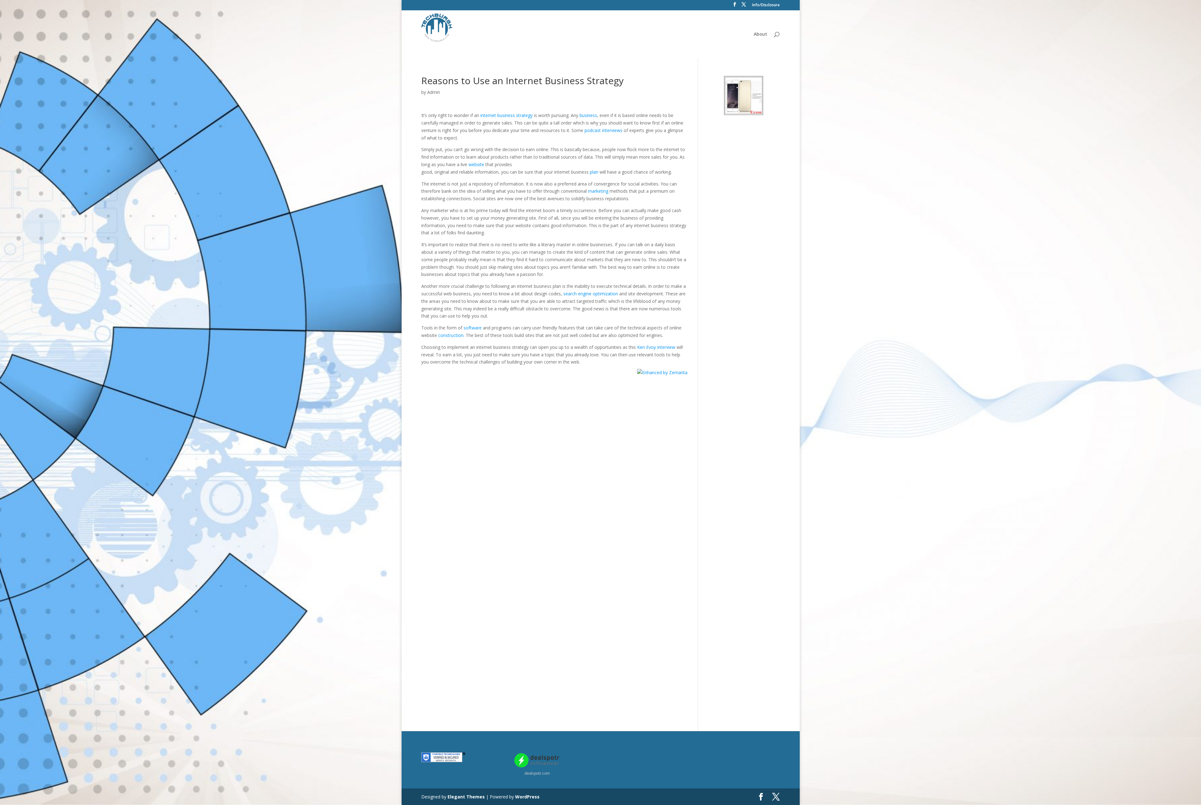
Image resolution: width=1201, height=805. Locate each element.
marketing (598, 191)
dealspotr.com (537, 773)
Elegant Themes (466, 797)
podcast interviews (603, 130)
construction (451, 335)
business (588, 115)
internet (488, 115)
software (473, 328)
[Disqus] (554, 454)
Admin (433, 92)
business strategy (515, 115)
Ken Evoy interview (656, 347)
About (760, 34)
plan (594, 172)
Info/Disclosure (766, 5)
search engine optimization (590, 294)
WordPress (527, 797)
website (476, 164)
